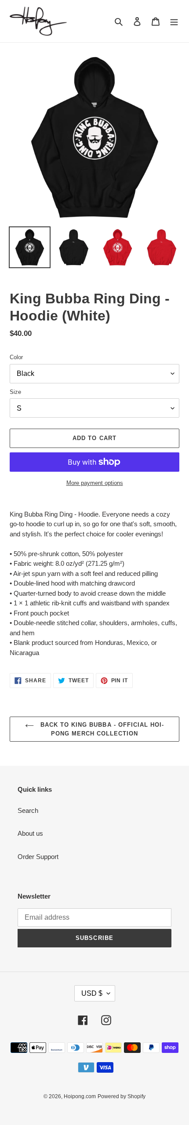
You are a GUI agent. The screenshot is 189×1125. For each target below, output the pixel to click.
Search (28, 810)
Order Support (38, 856)
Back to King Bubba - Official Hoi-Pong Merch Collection (101, 729)
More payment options (94, 483)
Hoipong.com (80, 1096)
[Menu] (174, 21)
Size (15, 392)
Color (16, 357)
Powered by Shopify (121, 1096)
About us (30, 833)
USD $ (91, 993)
